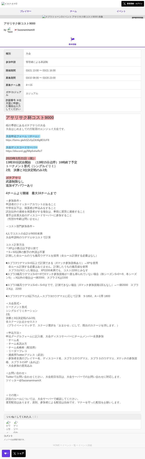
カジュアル (32, 93)
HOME (56, 445)
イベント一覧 (69, 445)
